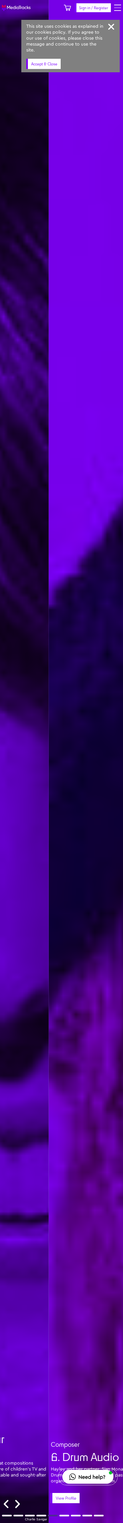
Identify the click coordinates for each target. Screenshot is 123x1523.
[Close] (111, 27)
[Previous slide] (6, 1504)
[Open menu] (117, 8)
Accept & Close (44, 63)
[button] (87, 1477)
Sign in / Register (93, 7)
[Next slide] (17, 1504)
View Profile (17, 1498)
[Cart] (67, 8)
